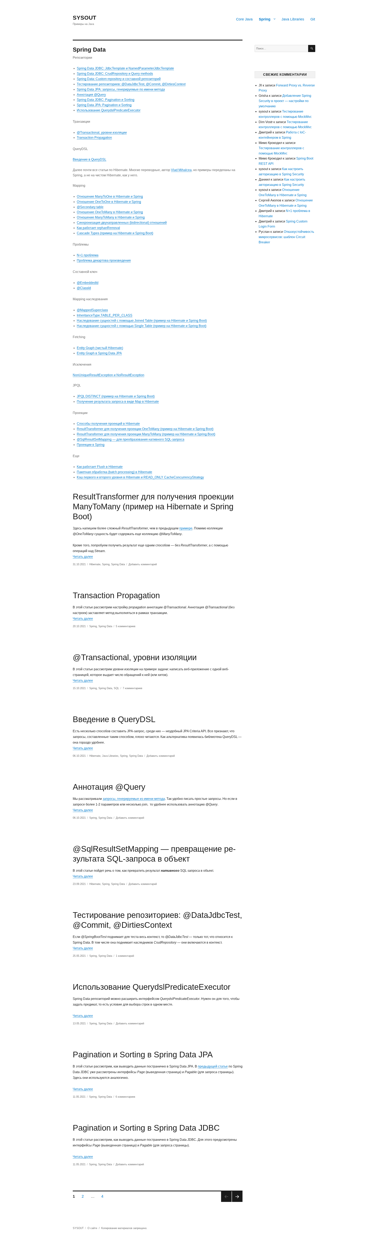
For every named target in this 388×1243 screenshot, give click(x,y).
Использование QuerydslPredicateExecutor (108, 110)
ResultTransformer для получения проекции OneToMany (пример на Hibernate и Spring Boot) (145, 429)
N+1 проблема (87, 255)
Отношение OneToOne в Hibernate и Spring (109, 201)
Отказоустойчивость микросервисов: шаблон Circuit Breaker (286, 237)
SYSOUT (84, 18)
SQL (116, 688)
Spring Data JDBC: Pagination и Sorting (105, 99)
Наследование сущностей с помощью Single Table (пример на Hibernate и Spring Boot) (141, 326)
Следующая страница (237, 1196)
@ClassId (84, 288)
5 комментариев (125, 626)
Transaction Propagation (94, 137)
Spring (264, 19)
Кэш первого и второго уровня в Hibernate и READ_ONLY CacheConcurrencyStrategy (140, 477)
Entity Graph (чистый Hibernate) (100, 348)
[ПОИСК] (311, 48)
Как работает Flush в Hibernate (100, 466)
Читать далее (83, 556)
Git (312, 19)
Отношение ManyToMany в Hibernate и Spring (111, 217)
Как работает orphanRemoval (98, 228)
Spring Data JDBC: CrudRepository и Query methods (115, 73)
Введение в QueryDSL (89, 159)
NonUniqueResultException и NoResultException (108, 375)
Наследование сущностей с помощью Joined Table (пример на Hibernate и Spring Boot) (142, 320)
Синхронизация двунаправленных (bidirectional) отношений (122, 222)
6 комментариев (125, 1096)
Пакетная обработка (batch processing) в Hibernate (114, 472)
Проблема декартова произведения (104, 260)
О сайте (92, 1228)
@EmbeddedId (87, 282)
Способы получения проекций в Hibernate (108, 423)
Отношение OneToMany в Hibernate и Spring (110, 212)
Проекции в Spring (90, 444)
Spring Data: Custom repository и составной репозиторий (119, 79)
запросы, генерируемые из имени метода (134, 798)
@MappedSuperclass (92, 310)
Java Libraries (293, 19)
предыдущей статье (213, 1066)
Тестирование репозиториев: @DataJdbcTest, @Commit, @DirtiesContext (131, 84)
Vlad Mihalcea (181, 170)
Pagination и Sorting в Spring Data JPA (143, 1054)
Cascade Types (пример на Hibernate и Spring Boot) (115, 233)
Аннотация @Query (91, 94)
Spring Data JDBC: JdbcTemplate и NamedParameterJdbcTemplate (125, 68)
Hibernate (94, 564)
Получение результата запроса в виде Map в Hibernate (118, 401)
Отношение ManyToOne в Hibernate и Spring (110, 196)
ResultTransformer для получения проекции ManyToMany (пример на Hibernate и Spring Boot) (146, 434)
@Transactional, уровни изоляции (102, 132)
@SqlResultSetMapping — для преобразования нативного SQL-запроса (130, 439)
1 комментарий (125, 955)
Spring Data (118, 564)
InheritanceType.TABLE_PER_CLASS (104, 315)
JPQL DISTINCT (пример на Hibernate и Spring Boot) (116, 396)
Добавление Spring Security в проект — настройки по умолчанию (285, 101)
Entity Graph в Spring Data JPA (99, 353)
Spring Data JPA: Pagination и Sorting (104, 105)
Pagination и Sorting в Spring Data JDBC (146, 1127)
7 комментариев (132, 688)
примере (185, 528)
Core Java (244, 19)
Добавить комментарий (143, 564)
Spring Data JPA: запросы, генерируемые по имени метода (121, 89)
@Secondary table (90, 207)
